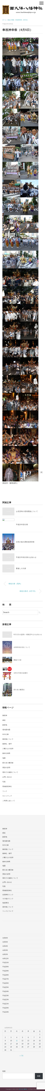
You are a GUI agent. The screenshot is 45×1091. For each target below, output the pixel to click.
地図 (4, 758)
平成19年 (5, 1012)
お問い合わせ (7, 777)
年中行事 (5, 734)
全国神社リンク (7, 894)
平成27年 (5, 979)
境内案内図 (6, 730)
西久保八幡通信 (19, 690)
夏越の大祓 (17, 660)
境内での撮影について (10, 772)
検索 (4, 1071)
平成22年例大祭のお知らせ (26, 557)
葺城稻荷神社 (7, 786)
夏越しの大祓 (21, 568)
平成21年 (5, 1004)
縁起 (4, 720)
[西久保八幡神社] (22, 7)
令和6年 (5, 938)
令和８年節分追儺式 (21, 673)
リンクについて (7, 911)
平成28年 (5, 975)
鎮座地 (4, 725)
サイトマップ (7, 796)
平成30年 (5, 967)
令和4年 (5, 946)
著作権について (7, 907)
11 (17, 1041)
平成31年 (5, 962)
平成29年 (5, 971)
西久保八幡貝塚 (7, 763)
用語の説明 (6, 767)
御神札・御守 (7, 744)
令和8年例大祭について (22, 647)
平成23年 (5, 995)
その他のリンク (7, 899)
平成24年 (5, 991)
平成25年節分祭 (22, 524)
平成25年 (5, 987)
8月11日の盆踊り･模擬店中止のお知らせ (28, 634)
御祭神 (4, 715)
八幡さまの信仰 (7, 748)
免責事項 (5, 903)
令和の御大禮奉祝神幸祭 (25, 542)
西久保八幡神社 (23, 1089)
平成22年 (5, 999)
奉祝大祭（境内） (15, 584)
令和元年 (5, 958)
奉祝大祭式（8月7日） (28, 591)
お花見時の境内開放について (27, 511)
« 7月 (21, 1056)
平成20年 (5, 1008)
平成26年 (5, 983)
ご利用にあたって (8, 801)
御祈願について (7, 739)
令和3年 (5, 950)
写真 (4, 782)
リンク (4, 791)
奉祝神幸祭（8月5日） (22, 20)
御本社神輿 (6, 753)
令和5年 (5, 942)
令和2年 (5, 954)
